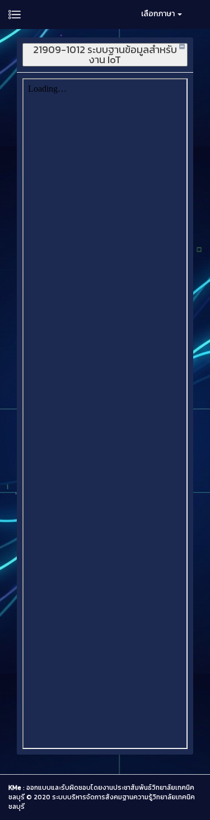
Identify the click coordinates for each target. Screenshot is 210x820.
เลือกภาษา (158, 14)
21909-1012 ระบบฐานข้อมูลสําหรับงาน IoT (105, 55)
